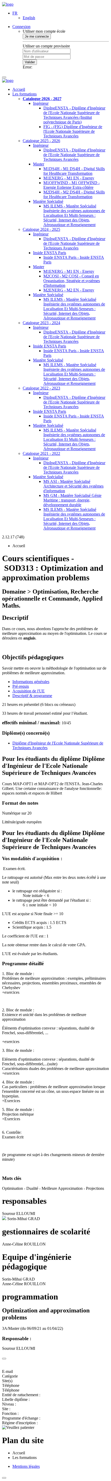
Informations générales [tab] (30, 681)
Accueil (18, 89)
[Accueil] (7, 4)
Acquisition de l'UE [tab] (28, 691)
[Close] (4, 1358)
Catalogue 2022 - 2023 (41, 388)
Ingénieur (41, 103)
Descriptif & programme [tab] (32, 695)
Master (38, 164)
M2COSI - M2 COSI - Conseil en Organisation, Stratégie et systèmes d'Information (71, 281)
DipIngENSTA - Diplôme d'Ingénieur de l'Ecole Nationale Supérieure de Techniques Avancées (74, 155)
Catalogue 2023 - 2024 (41, 323)
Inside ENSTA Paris (49, 253)
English (29, 18)
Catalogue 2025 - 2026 (41, 140)
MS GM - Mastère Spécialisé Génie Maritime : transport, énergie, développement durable (72, 500)
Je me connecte (37, 36)
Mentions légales (26, 1466)
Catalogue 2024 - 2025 (41, 229)
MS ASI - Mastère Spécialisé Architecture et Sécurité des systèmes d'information (73, 486)
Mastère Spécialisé (48, 201)
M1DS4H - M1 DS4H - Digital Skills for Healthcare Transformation (74, 171)
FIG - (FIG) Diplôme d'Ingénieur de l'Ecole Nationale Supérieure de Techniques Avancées (72, 131)
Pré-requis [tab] (20, 686)
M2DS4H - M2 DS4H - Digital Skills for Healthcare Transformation (74, 194)
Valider (30, 62)
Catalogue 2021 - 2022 (41, 453)
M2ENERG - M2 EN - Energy (68, 290)
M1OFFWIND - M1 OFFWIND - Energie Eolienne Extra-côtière (71, 185)
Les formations (24, 94)
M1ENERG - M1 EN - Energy (68, 178)
